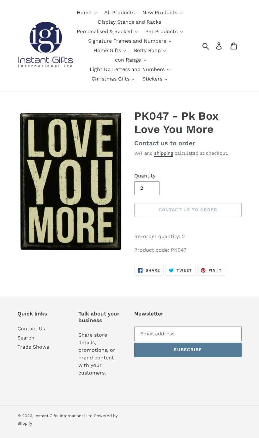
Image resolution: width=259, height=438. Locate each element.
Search (25, 338)
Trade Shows (33, 347)
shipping (163, 153)
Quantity (144, 176)
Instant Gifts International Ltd (63, 415)
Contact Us (31, 329)
